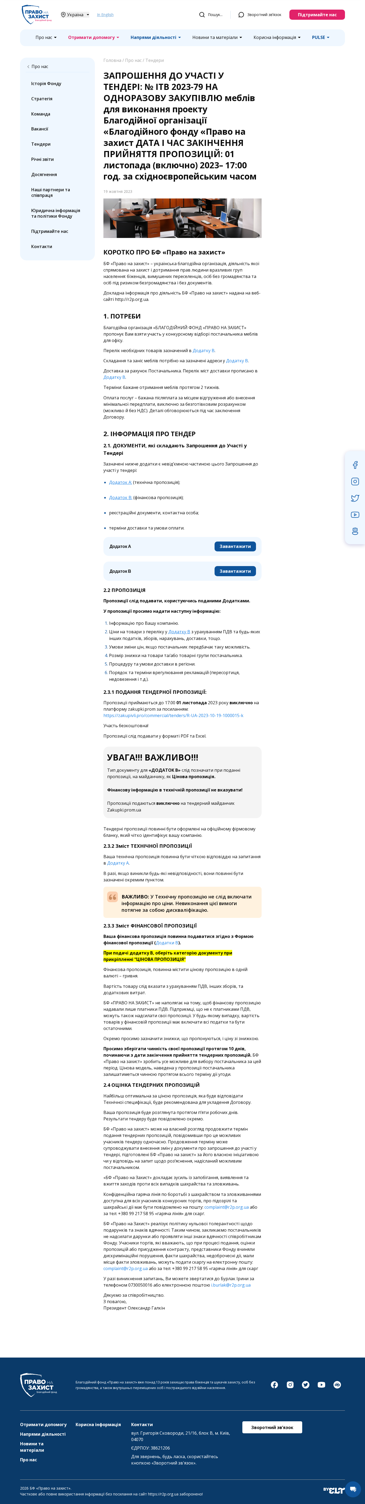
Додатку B (237, 361)
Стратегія (41, 99)
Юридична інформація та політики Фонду (55, 213)
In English (105, 14)
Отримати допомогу (91, 37)
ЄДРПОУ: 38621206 (150, 1448)
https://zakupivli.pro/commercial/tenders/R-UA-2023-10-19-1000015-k (173, 715)
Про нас (44, 37)
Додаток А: (120, 482)
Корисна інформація (275, 37)
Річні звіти (42, 159)
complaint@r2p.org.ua (226, 1207)
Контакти (41, 246)
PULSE (318, 37)
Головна (112, 60)
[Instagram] (290, 1387)
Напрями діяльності (153, 37)
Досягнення (44, 174)
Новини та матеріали (215, 37)
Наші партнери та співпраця (50, 192)
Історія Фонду (46, 83)
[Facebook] (274, 1387)
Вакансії (39, 129)
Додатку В (204, 350)
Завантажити (235, 546)
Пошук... (215, 14)
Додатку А (118, 863)
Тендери (41, 144)
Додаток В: (120, 497)
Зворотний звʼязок (264, 14)
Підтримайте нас (317, 15)
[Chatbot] (337, 1387)
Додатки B (167, 943)
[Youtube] (321, 1387)
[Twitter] (305, 1387)
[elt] (334, 1491)
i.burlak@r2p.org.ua (231, 1285)
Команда (40, 114)
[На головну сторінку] (36, 23)
